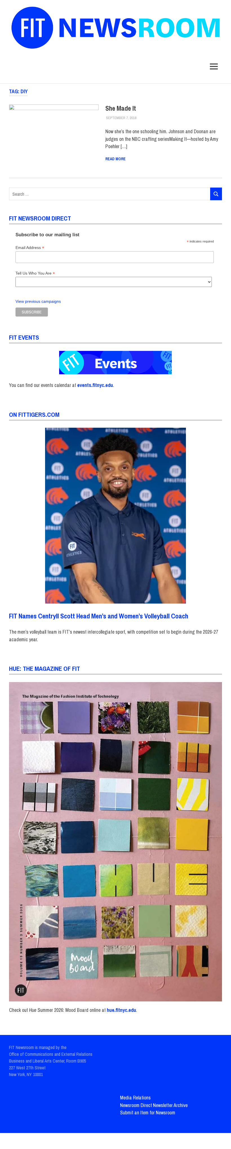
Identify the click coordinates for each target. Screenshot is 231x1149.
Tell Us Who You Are (35, 273)
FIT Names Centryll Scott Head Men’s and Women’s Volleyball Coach (98, 615)
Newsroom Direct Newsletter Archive (154, 1105)
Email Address (29, 247)
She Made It (120, 108)
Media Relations (135, 1097)
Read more (115, 158)
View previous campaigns (38, 301)
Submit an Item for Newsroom (147, 1112)
